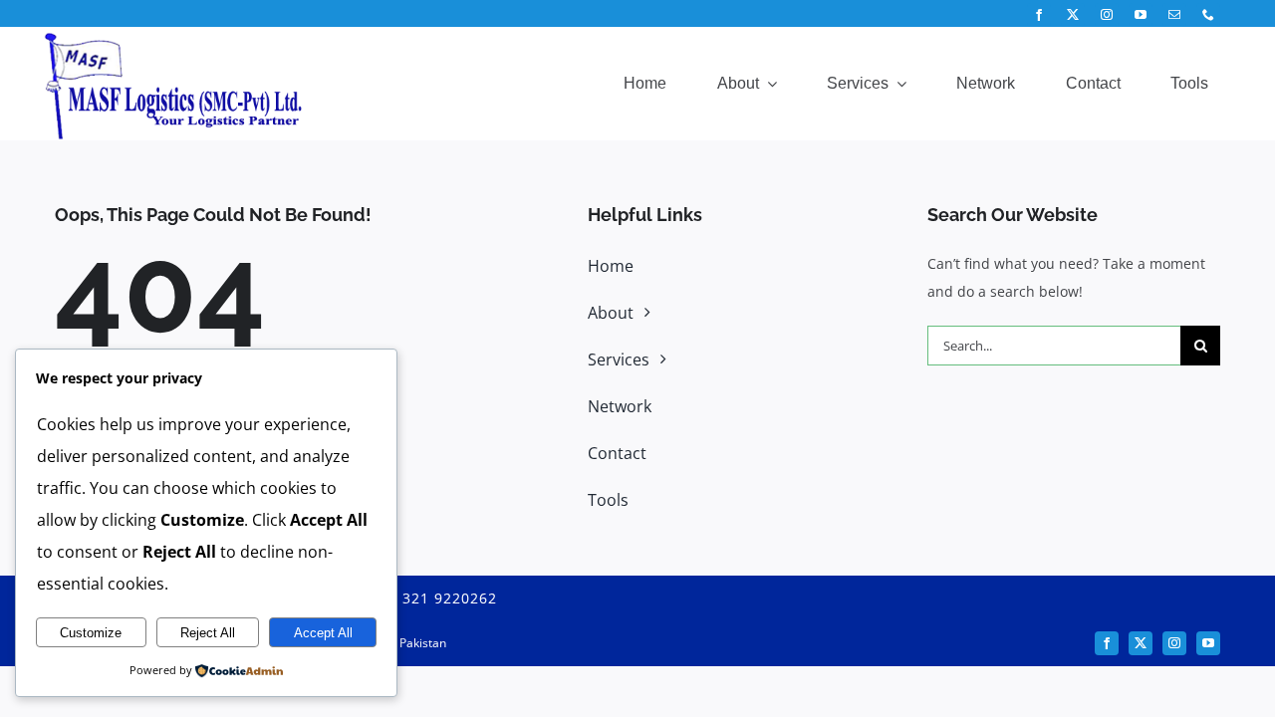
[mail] (1174, 15)
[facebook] (1039, 15)
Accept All (323, 632)
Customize (91, 632)
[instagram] (1107, 15)
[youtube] (1140, 15)
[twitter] (1073, 15)
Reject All (207, 632)
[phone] (1208, 15)
